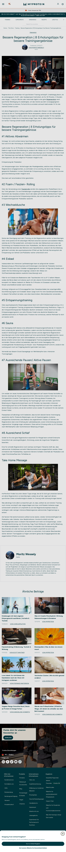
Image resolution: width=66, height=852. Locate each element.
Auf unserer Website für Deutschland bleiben (33, 848)
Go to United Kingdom (33, 843)
